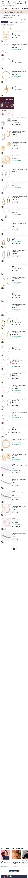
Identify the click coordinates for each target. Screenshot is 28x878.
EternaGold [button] (10, 24)
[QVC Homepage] (1, 15)
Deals (2, 8)
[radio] (1, 41)
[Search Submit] (25, 5)
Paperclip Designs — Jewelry (9, 15)
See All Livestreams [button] (14, 871)
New (13, 8)
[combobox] (12, 5)
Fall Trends (17, 8)
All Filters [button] (8, 28)
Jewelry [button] (3, 24)
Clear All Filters (24, 19)
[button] (3, 2)
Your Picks (7, 8)
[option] (14, 11)
